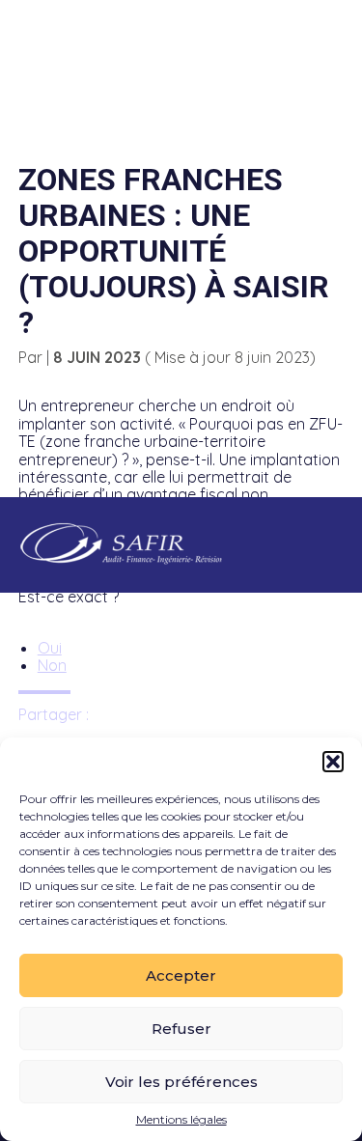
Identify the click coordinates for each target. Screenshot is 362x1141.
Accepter (181, 975)
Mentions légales (181, 1120)
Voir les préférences (181, 1081)
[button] (333, 761)
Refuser (181, 1028)
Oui (50, 647)
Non (52, 665)
